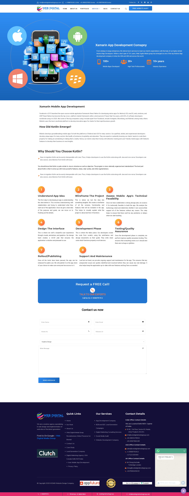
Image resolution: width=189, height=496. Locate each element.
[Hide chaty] (183, 491)
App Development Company (106, 421)
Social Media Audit (102, 436)
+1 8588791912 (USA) (72, 2)
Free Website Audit (140, 8)
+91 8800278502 (133, 438)
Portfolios (84, 9)
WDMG (52, 483)
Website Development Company (107, 440)
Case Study (70, 447)
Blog (105, 9)
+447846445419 (133, 471)
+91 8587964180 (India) (103, 2)
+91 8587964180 (133, 441)
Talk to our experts (92, 294)
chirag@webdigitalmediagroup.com (139, 468)
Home (65, 9)
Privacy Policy (73, 466)
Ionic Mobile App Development (78, 462)
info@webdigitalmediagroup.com (50, 2)
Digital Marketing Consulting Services (108, 432)
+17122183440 (132, 455)
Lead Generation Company (75, 451)
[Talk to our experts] (92, 290)
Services (95, 9)
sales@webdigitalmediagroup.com (138, 449)
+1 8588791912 (97, 298)
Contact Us (115, 9)
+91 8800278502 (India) (87, 2)
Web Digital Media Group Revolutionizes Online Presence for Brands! (78, 436)
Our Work (69, 425)
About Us (73, 9)
